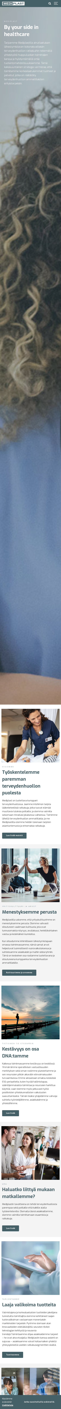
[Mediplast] (13, 3)
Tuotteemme (12, 1354)
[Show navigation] (56, 3)
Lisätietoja (7, 1405)
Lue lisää (10, 1113)
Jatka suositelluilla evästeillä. (39, 1402)
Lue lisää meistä (14, 835)
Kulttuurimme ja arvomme (19, 972)
